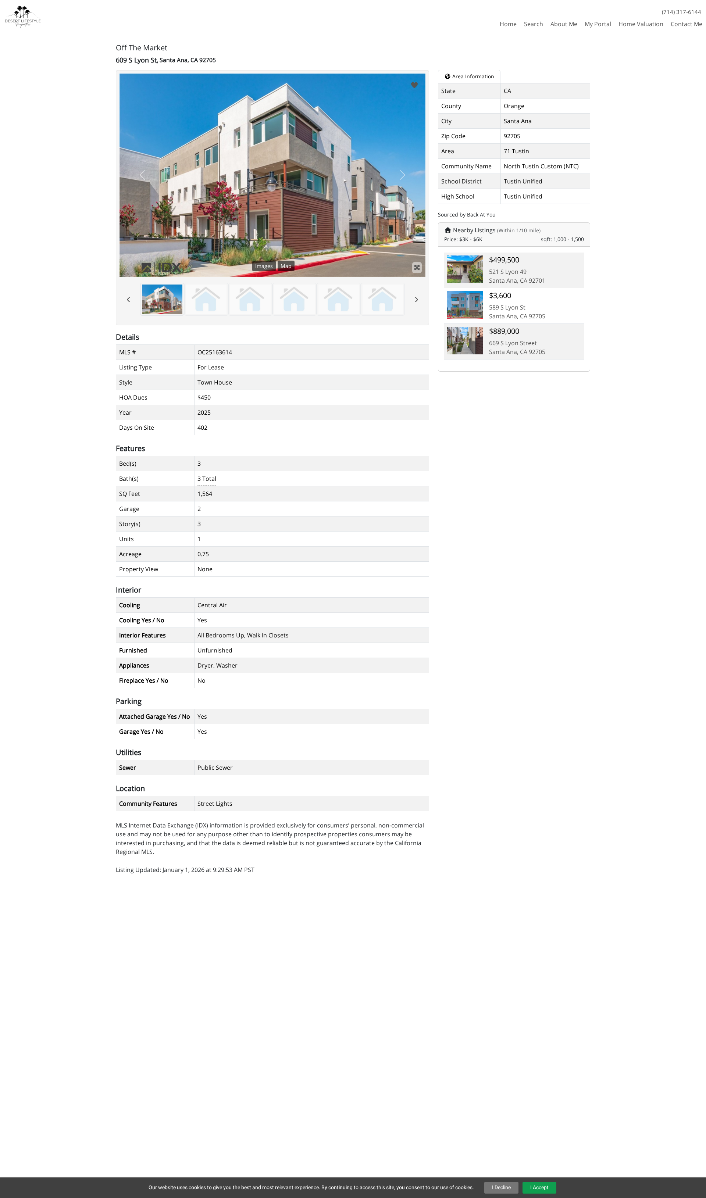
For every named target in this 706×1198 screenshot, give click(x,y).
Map (286, 265)
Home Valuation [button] (640, 24)
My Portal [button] (598, 24)
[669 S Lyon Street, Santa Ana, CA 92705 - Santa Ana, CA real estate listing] (465, 340)
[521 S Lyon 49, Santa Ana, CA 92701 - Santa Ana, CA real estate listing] (465, 268)
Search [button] (533, 24)
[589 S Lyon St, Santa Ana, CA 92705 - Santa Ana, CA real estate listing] (465, 304)
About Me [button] (563, 24)
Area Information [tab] (472, 76)
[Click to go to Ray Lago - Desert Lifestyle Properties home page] (23, 16)
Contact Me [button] (686, 24)
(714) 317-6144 (681, 11)
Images (264, 265)
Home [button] (508, 24)
